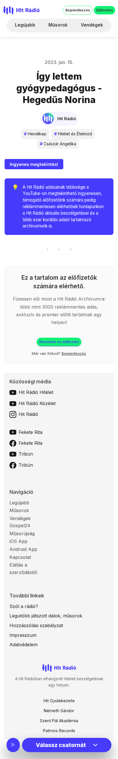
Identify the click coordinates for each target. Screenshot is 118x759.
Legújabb (25, 25)
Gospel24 (19, 525)
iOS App (18, 541)
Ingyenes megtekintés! (34, 164)
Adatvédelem (23, 644)
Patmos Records (59, 730)
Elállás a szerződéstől (23, 568)
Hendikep (35, 133)
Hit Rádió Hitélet (36, 392)
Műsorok (58, 25)
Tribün (26, 454)
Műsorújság (22, 533)
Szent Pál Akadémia (59, 720)
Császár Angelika (58, 143)
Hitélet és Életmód (73, 133)
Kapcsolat (20, 557)
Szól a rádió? (23, 606)
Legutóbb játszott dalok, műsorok (45, 616)
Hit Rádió (28, 414)
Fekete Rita (30, 432)
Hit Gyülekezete (59, 700)
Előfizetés (104, 10)
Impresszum (22, 635)
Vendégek (92, 25)
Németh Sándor (59, 710)
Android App (23, 549)
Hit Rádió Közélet (37, 403)
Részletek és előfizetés (59, 342)
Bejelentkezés (77, 10)
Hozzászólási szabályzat (36, 625)
